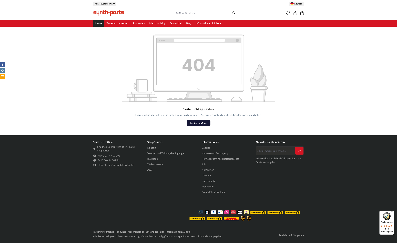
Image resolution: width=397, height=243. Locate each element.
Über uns (206, 175)
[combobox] (203, 13)
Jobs (204, 164)
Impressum (208, 186)
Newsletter (208, 169)
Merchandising (136, 231)
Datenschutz (208, 180)
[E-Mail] (2, 76)
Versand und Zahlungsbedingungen (166, 153)
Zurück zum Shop (198, 123)
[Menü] (392, 212)
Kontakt (151, 147)
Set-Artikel (152, 231)
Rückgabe (152, 158)
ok (299, 150)
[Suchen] (233, 13)
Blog (161, 231)
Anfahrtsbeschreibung (213, 191)
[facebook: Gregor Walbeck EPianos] (2, 64)
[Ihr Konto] (295, 13)
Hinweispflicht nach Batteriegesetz (220, 158)
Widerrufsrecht (155, 164)
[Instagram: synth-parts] (2, 70)
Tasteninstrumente (103, 231)
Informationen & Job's (178, 231)
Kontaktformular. (125, 164)
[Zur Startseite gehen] (108, 13)
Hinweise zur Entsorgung (215, 153)
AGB (149, 169)
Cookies (206, 147)
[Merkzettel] (288, 13)
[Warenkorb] (302, 13)
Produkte (121, 231)
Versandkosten (149, 236)
